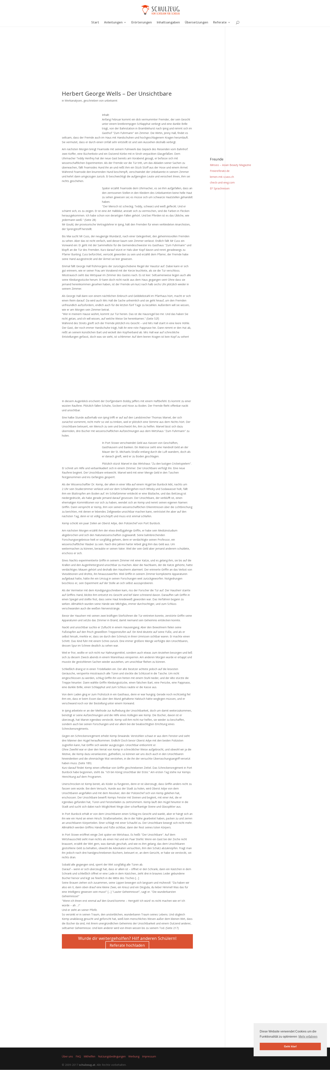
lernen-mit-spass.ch (222, 177)
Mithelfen (89, 1056)
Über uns (67, 1056)
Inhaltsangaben (168, 22)
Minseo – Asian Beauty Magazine (230, 165)
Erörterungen (141, 22)
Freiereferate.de (220, 171)
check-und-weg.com (222, 182)
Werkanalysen (73, 100)
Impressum (149, 1056)
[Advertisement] (127, 64)
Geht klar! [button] (290, 1046)
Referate (220, 22)
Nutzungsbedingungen (112, 1056)
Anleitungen (113, 22)
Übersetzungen (196, 22)
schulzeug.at (87, 1065)
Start (95, 22)
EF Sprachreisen (220, 188)
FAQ (78, 1056)
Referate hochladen (127, 945)
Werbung (133, 1056)
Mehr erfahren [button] (307, 1036)
